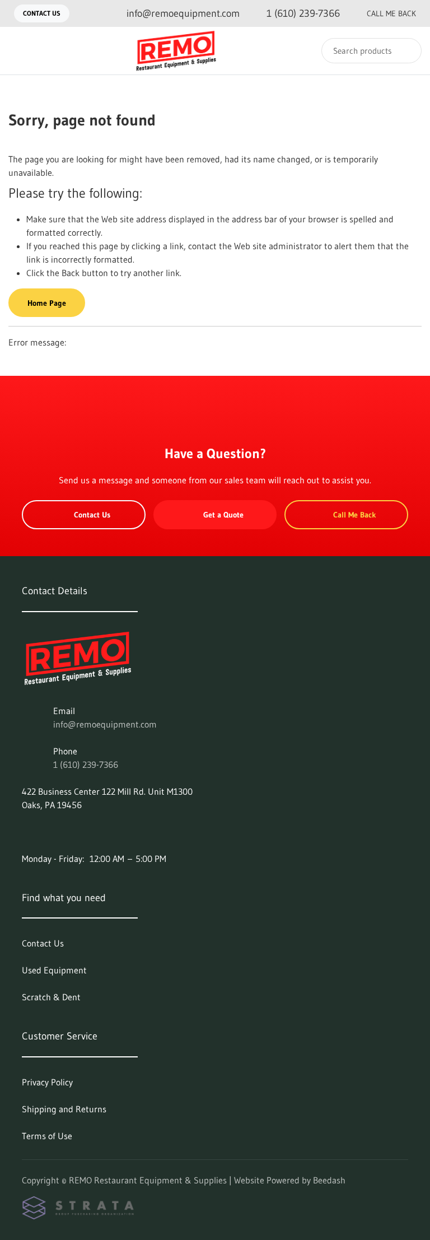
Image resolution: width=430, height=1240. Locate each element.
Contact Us (41, 13)
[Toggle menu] (19, 50)
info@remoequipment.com (105, 724)
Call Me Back (391, 13)
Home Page (46, 303)
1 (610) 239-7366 (85, 764)
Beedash (329, 1180)
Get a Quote (223, 515)
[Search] (406, 50)
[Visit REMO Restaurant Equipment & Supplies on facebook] (27, 831)
